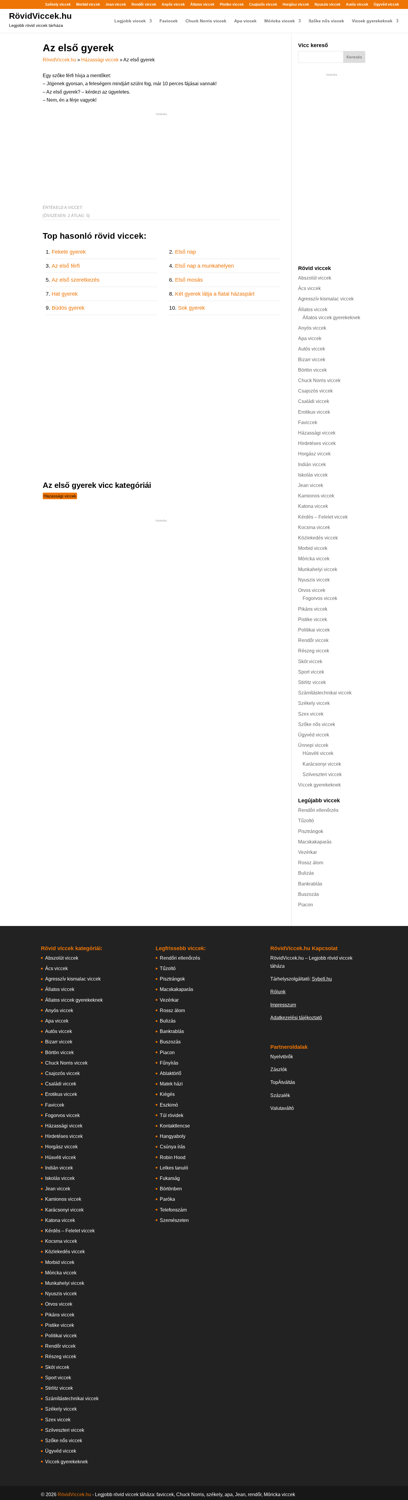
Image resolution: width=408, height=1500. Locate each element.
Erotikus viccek (314, 412)
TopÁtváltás (282, 1082)
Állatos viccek (202, 5)
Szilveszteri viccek (322, 774)
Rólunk (278, 991)
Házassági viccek (100, 59)
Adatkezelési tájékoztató (296, 1017)
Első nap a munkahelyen (204, 266)
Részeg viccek (313, 650)
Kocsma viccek (314, 527)
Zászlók (278, 1069)
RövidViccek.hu (40, 16)
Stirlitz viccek (312, 682)
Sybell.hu (322, 978)
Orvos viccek (311, 590)
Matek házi (171, 1083)
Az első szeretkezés (75, 280)
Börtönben (171, 1188)
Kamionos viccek (316, 495)
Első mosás (189, 280)
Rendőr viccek (143, 5)
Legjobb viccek (130, 21)
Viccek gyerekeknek (372, 21)
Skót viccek (310, 661)
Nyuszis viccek (327, 5)
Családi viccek (313, 401)
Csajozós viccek (263, 5)
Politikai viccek (314, 629)
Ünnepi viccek (313, 745)
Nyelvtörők (281, 1056)
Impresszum (283, 1004)
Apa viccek (245, 21)
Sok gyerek (191, 308)
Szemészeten (174, 1220)
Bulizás (306, 873)
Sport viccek (311, 671)
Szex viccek (310, 713)
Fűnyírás (169, 1062)
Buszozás (308, 894)
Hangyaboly (172, 1136)
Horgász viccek (296, 5)
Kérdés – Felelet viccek (323, 516)
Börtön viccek (312, 370)
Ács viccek (309, 288)
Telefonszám (173, 1209)
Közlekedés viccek (318, 537)
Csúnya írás (172, 1146)
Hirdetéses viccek (317, 443)
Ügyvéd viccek (386, 5)
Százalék (280, 1095)
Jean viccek (115, 5)
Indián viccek (312, 464)
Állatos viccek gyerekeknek (331, 317)
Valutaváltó (282, 1108)
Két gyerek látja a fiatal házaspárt (214, 294)
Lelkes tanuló (174, 1167)
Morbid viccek (88, 5)
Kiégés (167, 1094)
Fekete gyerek (69, 252)
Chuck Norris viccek (205, 21)
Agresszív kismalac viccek (326, 298)
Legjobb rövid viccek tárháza (36, 25)
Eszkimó (169, 1104)
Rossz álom (310, 862)
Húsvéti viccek (318, 753)
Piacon (305, 904)
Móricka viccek (279, 21)
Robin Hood (172, 1157)
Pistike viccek (232, 5)
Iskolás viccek (313, 474)
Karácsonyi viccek (322, 764)
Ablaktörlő (170, 1073)
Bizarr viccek (311, 359)
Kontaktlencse (175, 1125)
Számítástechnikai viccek (325, 692)
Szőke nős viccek (326, 21)
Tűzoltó (306, 820)
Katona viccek (313, 506)
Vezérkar (307, 852)
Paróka (167, 1199)
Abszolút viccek (314, 277)
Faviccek (168, 21)
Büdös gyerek (68, 308)
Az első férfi (66, 266)
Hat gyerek (65, 294)
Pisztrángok (310, 831)
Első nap (185, 252)
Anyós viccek (173, 5)
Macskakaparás (315, 841)
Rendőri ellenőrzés (318, 810)
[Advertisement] (161, 159)
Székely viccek (58, 5)
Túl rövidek (171, 1115)
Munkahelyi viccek (317, 569)
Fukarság (170, 1178)
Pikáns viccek (312, 609)
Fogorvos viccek (320, 598)
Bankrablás (310, 883)
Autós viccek (357, 5)
